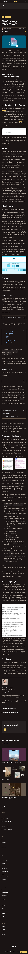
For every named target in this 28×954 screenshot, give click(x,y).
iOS (3, 712)
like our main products (17, 81)
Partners (3, 913)
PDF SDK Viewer (5, 818)
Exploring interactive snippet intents (11, 762)
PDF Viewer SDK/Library (7, 829)
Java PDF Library (5, 816)
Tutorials (3, 863)
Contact (3, 926)
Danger (20, 121)
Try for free (4, 887)
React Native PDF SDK (6, 821)
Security (3, 905)
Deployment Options (6, 876)
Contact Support (5, 895)
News (3, 874)
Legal (3, 916)
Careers (3, 911)
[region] (14, 318)
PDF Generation (5, 832)
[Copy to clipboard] (24, 318)
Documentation (5, 889)
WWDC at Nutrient (6, 780)
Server (3, 845)
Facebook (4, 940)
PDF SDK (3, 824)
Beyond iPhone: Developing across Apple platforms (9, 798)
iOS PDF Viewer (5, 826)
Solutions (4, 847)
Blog (2, 855)
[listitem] (3, 692)
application (8, 586)
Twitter (18, 431)
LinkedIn (3, 929)
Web (2, 839)
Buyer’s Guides (5, 871)
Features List (4, 866)
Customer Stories (5, 860)
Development (14, 712)
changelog (12, 442)
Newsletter (4, 879)
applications (4, 83)
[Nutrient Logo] (3, 6)
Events (3, 858)
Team (3, 908)
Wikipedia (17, 83)
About (3, 902)
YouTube (3, 932)
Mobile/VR (4, 842)
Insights (8, 712)
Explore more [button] (5, 743)
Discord (3, 934)
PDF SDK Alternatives (6, 868)
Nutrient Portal (5, 892)
